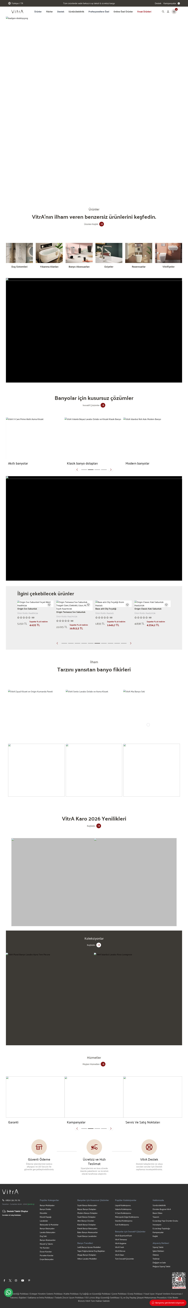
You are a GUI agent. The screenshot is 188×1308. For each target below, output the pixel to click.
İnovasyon (157, 1224)
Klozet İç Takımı (46, 1244)
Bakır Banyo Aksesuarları (87, 1232)
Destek (158, 3)
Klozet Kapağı (45, 1217)
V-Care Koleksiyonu (123, 1213)
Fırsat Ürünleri (144, 11)
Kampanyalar (158, 1232)
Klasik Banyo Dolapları (86, 1224)
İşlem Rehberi (158, 1251)
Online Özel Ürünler (123, 11)
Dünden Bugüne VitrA (162, 1209)
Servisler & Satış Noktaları (11, 1215)
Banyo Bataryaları (47, 1228)
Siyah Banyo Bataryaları (87, 1205)
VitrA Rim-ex (120, 1251)
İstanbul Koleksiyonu (123, 1220)
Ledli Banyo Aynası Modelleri (89, 1247)
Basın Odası (157, 1213)
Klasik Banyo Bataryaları (87, 1228)
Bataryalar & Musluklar (49, 1224)
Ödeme (156, 1255)
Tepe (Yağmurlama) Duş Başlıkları (91, 1251)
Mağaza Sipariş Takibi (161, 1266)
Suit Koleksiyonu (122, 1224)
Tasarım (156, 1217)
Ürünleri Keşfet (91, 224)
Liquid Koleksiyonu (123, 1205)
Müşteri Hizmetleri (91, 1064)
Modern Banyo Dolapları (87, 1213)
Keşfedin (91, 826)
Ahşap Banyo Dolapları (86, 1255)
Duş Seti (43, 1236)
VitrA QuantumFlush (123, 1235)
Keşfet (155, 1236)
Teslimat (156, 1258)
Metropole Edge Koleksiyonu (127, 1217)
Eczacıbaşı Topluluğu (161, 1228)
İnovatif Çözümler (91, 405)
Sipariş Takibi (158, 1247)
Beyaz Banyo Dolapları (86, 1209)
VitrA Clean (119, 1255)
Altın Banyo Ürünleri (85, 1220)
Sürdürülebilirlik (76, 11)
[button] (58, 189)
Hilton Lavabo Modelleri (87, 1258)
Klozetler (43, 1213)
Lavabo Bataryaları (47, 1232)
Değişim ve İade (159, 1262)
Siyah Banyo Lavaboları (87, 1236)
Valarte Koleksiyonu (123, 1209)
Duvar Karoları (46, 1251)
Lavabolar (44, 1220)
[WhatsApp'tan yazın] (8, 1292)
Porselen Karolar (46, 1255)
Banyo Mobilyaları (47, 1205)
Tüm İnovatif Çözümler (124, 1258)
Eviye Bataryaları (47, 1259)
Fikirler (49, 11)
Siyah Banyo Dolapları (86, 1217)
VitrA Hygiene (120, 1243)
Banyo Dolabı (45, 1209)
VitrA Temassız (121, 1239)
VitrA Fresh (119, 1247)
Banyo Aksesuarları (47, 1240)
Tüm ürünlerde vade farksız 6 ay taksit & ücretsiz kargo (89, 4)
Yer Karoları (44, 1247)
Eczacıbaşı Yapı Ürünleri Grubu (165, 1220)
